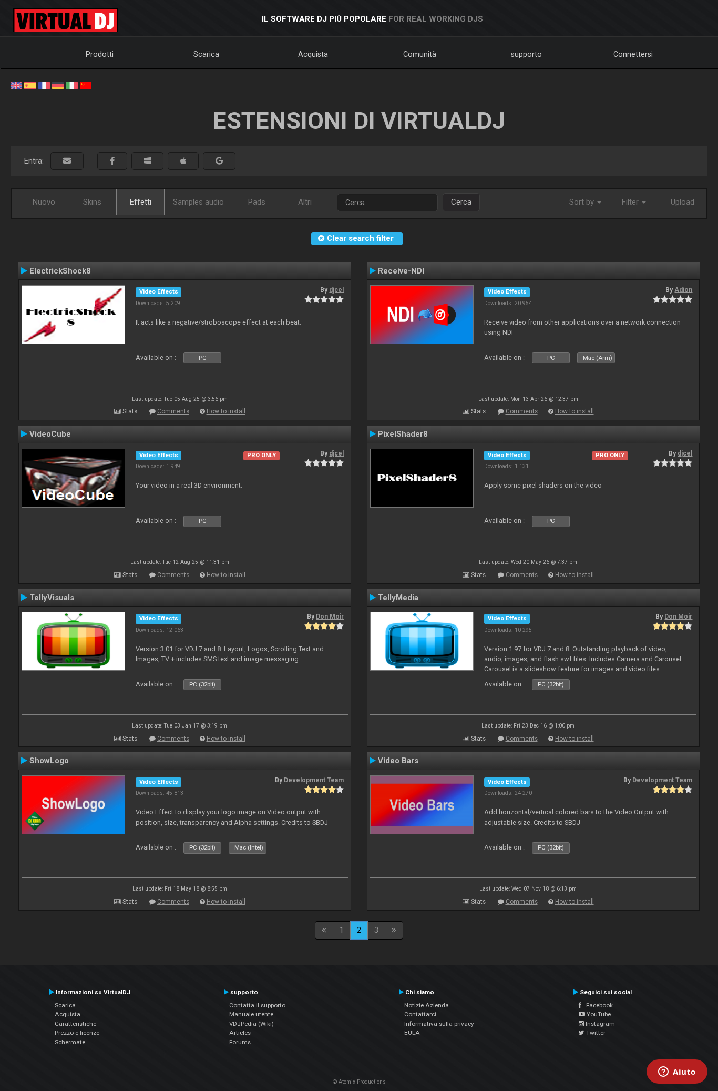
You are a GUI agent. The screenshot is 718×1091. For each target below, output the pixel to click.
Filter (631, 202)
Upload (682, 202)
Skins (92, 202)
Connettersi (633, 54)
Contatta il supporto (257, 1005)
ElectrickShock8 (60, 271)
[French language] (44, 84)
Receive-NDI (401, 271)
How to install (226, 411)
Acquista (313, 54)
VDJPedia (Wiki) (251, 1023)
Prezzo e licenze (77, 1032)
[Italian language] (71, 84)
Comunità (419, 54)
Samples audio (198, 202)
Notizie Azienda (426, 1005)
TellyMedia (398, 597)
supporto (526, 54)
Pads (256, 202)
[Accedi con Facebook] (112, 161)
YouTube (598, 1014)
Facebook (597, 1005)
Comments (173, 411)
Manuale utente (251, 1014)
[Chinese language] (85, 84)
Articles (240, 1032)
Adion (683, 290)
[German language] (58, 84)
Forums (240, 1042)
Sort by (582, 202)
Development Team (314, 780)
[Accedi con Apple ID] (183, 161)
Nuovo (44, 202)
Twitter (595, 1032)
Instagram (599, 1023)
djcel (336, 290)
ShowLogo (49, 760)
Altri (305, 202)
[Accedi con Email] (67, 161)
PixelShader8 (403, 434)
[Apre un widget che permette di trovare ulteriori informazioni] (677, 1072)
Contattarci (420, 1014)
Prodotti (100, 54)
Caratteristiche (75, 1023)
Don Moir (330, 616)
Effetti (140, 202)
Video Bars (398, 760)
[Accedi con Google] (219, 161)
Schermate (70, 1042)
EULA (412, 1032)
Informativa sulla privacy (439, 1023)
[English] (16, 84)
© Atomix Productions (359, 1081)
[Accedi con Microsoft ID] (147, 161)
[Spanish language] (30, 84)
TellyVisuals (51, 597)
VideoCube (50, 434)
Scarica (206, 54)
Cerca (461, 202)
